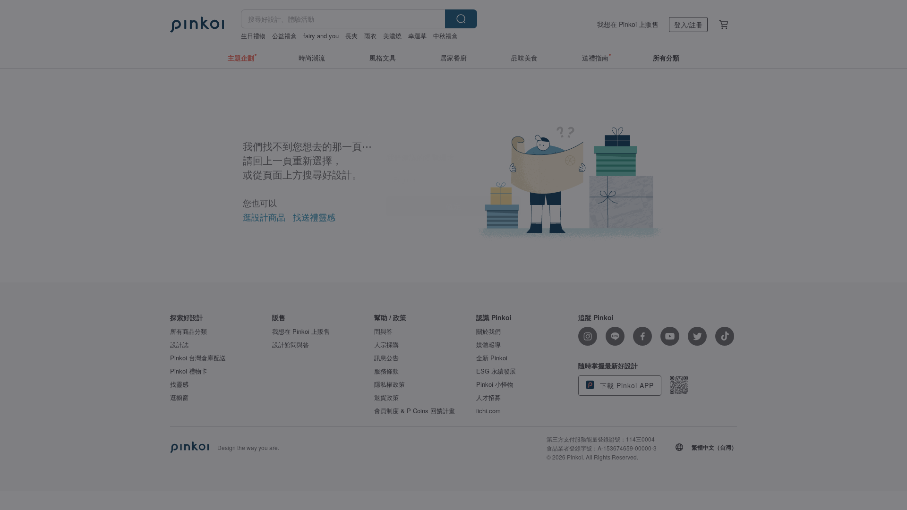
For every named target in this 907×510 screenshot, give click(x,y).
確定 (453, 277)
